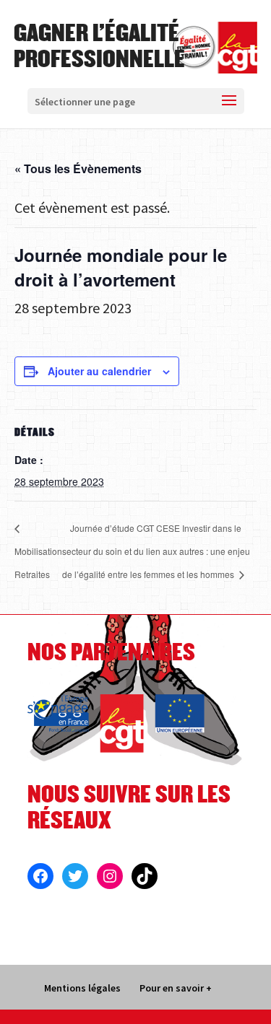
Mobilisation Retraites (38, 562)
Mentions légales (82, 987)
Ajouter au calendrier (99, 371)
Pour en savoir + (175, 987)
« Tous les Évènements (78, 168)
